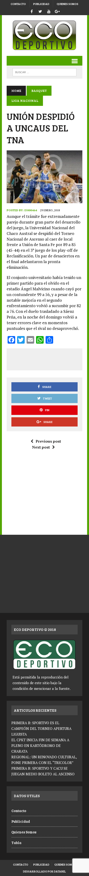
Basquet (39, 90)
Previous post (48, 441)
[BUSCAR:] (44, 71)
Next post (41, 447)
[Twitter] (40, 10)
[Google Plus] (57, 10)
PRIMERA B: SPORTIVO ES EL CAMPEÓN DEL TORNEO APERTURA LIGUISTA (41, 728)
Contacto (18, 4)
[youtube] (49, 10)
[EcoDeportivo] (44, 35)
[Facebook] (32, 10)
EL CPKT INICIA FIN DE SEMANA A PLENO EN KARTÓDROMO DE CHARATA (40, 745)
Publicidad (41, 4)
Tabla (16, 842)
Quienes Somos (67, 4)
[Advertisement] (50, 358)
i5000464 (30, 210)
